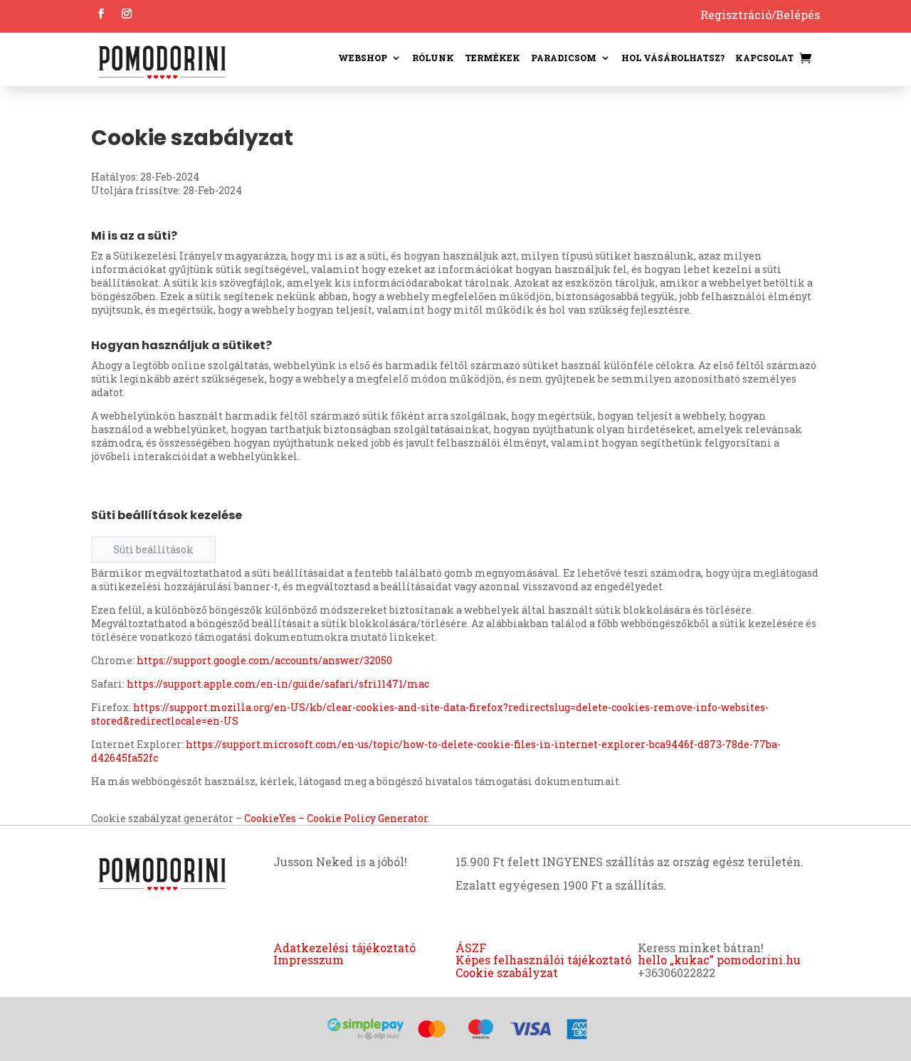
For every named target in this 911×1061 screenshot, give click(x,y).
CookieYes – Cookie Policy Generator (336, 818)
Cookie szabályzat (507, 972)
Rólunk (433, 58)
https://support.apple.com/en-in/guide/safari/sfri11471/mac (278, 684)
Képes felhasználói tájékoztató (543, 959)
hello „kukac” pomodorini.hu (719, 959)
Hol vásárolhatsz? (673, 58)
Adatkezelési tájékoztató (344, 947)
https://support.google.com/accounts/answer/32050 (264, 660)
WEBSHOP (362, 58)
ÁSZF (471, 947)
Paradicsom (563, 58)
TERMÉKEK (492, 58)
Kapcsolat (764, 58)
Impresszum (308, 959)
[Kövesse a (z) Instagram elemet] (127, 13)
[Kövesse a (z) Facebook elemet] (101, 13)
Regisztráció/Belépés (760, 14)
